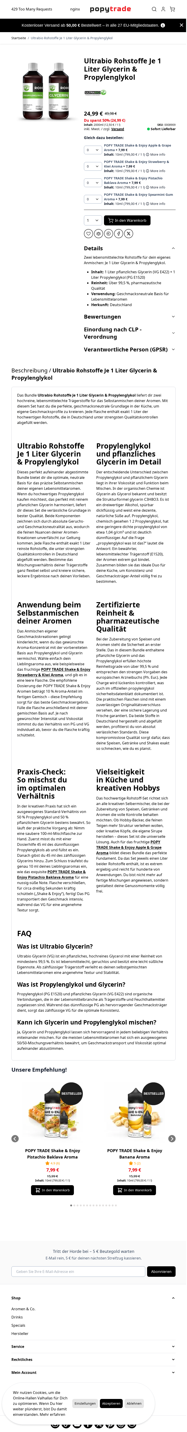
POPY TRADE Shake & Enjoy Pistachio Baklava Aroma (50, 1154)
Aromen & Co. (22, 1308)
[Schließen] (178, 25)
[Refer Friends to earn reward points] (107, 233)
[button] (93, 92)
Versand (116, 129)
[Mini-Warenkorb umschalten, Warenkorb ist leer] (171, 9)
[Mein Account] (162, 9)
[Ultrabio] (93, 92)
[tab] (69, 1205)
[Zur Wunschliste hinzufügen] (86, 233)
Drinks (15, 1317)
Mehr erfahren (52, 1414)
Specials (17, 1325)
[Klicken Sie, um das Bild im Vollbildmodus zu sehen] (44, 91)
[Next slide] (170, 1138)
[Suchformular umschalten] (152, 9)
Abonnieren (160, 1271)
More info (156, 154)
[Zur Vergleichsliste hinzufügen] (96, 233)
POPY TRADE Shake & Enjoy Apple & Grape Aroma (127, 847)
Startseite (17, 38)
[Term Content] (161, 25)
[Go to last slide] (13, 1138)
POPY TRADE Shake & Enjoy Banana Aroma (132, 1154)
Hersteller (18, 1333)
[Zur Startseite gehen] (108, 9)
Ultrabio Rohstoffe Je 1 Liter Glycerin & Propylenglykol (70, 38)
